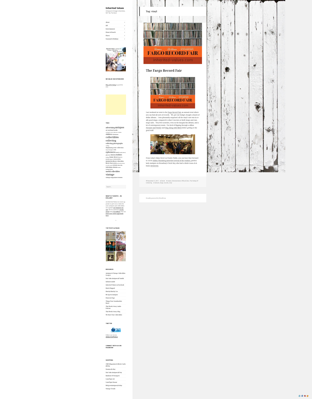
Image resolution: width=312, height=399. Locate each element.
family (117, 152)
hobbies (119, 155)
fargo (161, 183)
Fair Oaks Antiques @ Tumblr (115, 278)
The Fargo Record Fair (164, 70)
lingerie (111, 159)
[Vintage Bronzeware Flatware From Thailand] (111, 246)
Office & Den (185, 181)
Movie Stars (109, 163)
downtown (154, 166)
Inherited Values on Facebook (115, 285)
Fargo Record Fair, (174, 112)
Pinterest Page (110, 298)
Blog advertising (111, 85)
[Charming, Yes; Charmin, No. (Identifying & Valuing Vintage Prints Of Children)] (121, 256)
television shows (111, 167)
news (115, 163)
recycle (110, 165)
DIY (107, 25)
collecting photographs (114, 143)
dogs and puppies (109, 149)
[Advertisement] (116, 105)
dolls (115, 149)
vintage (110, 174)
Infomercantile (110, 282)
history (113, 155)
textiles (119, 167)
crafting (107, 145)
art (107, 130)
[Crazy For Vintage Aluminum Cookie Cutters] (121, 236)
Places (108, 35)
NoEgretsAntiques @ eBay (114, 385)
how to (120, 157)
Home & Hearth (111, 32)
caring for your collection (112, 132)
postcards (119, 163)
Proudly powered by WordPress (156, 198)
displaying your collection (115, 148)
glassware (108, 155)
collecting (111, 140)
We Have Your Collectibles (114, 315)
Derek (163, 181)
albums (157, 183)
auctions (110, 130)
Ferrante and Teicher (153, 128)
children (109, 134)
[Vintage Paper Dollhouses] (121, 246)
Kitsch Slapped (110, 288)
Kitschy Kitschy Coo (112, 291)
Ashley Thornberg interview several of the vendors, (172, 161)
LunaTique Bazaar (111, 382)
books (115, 130)
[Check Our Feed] (307, 396)
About (107, 22)
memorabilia (117, 159)
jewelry (107, 159)
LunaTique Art (110, 379)
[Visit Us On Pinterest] (305, 396)
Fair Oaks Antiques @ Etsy (114, 372)
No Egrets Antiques (112, 295)
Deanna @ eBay (110, 369)
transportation (109, 169)
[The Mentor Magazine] (111, 256)
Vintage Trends (110, 389)
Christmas (115, 134)
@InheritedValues (112, 337)
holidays (107, 157)
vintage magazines (111, 177)
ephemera (110, 152)
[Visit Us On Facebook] (302, 396)
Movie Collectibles (118, 161)
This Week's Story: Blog (113, 311)
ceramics (119, 132)
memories (109, 161)
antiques (119, 127)
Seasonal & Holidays (112, 39)
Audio (169, 181)
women (119, 177)
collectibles (112, 137)
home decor (114, 157)
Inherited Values (115, 8)
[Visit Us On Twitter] (299, 396)
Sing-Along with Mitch (173, 128)
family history (122, 152)
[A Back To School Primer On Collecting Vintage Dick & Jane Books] (111, 236)
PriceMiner (116, 211)
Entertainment (110, 29)
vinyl (170, 183)
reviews (115, 165)
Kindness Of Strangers (113, 376)
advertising (110, 127)
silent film (120, 165)
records (107, 165)
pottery (123, 163)
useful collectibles (113, 171)
